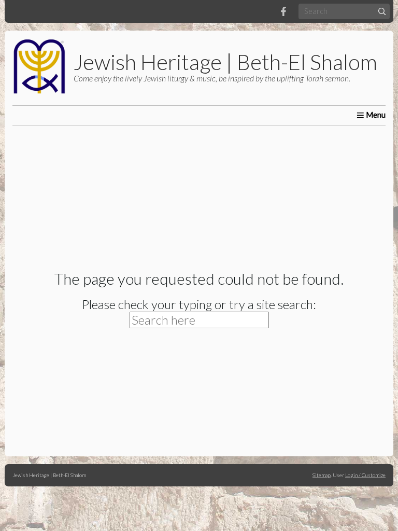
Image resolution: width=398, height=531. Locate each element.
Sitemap (321, 475)
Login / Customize (365, 475)
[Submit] (382, 11)
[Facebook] (283, 11)
